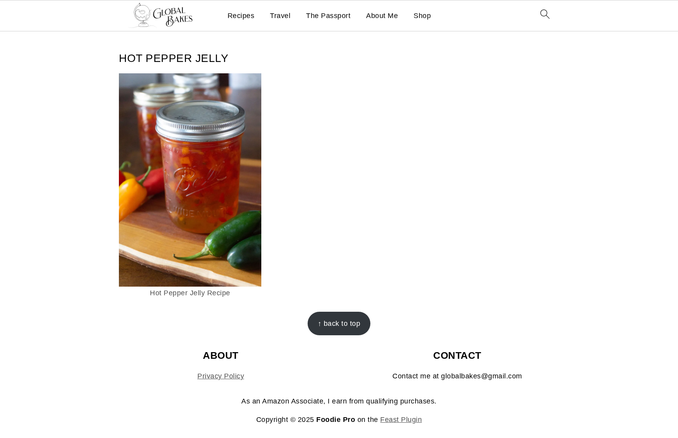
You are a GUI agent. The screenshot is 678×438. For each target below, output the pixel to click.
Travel (280, 16)
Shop (422, 16)
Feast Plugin (401, 419)
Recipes (241, 16)
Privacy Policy (220, 376)
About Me (382, 16)
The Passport (328, 16)
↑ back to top (339, 323)
